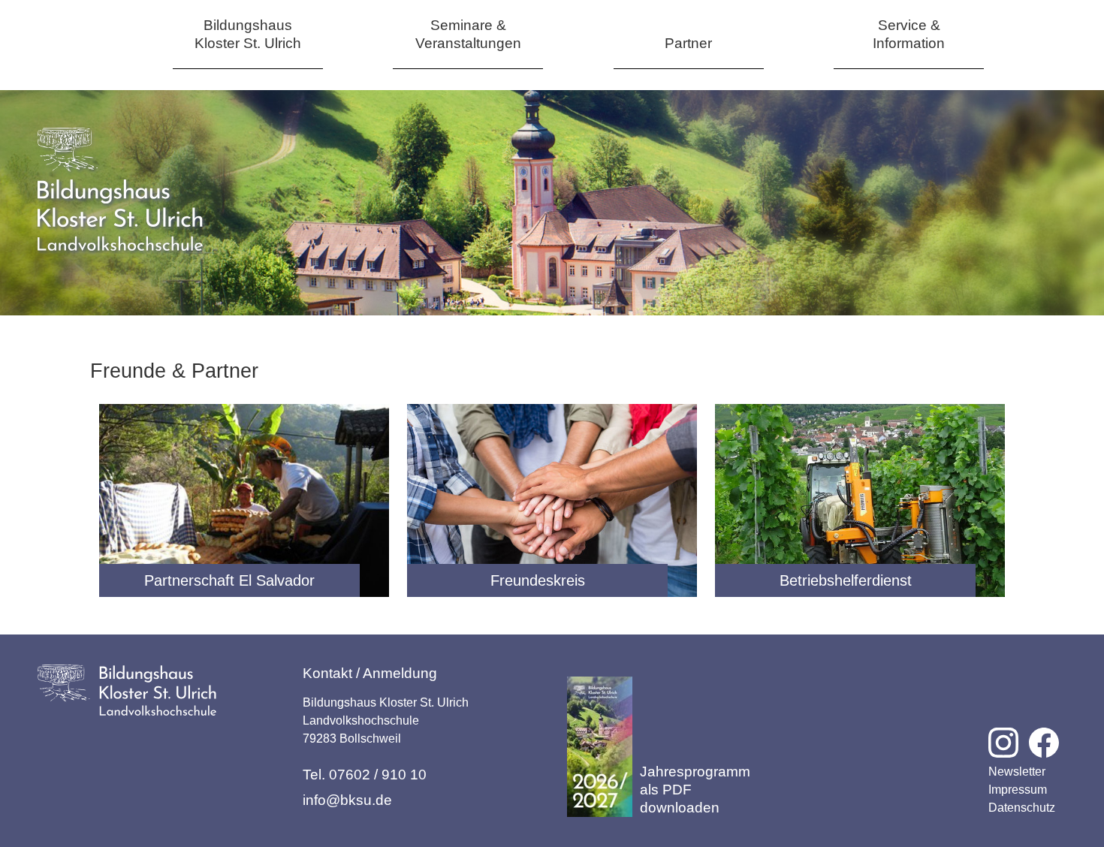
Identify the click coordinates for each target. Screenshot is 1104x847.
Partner (688, 43)
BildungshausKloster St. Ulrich (248, 34)
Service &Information (909, 34)
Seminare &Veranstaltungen (468, 34)
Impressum (1017, 789)
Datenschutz (1021, 807)
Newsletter (1016, 771)
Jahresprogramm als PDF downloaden (695, 789)
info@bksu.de (347, 800)
